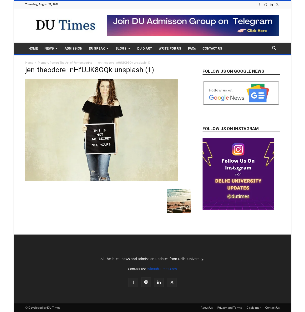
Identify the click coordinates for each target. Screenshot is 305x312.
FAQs (192, 48)
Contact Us (272, 308)
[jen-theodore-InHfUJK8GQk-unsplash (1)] (101, 179)
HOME (33, 48)
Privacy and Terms (229, 308)
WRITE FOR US (170, 48)
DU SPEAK (97, 48)
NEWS (49, 48)
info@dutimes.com (162, 268)
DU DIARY (144, 48)
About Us (207, 308)
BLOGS (121, 48)
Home (29, 63)
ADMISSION (73, 48)
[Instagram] (265, 4)
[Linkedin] (271, 4)
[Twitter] (277, 4)
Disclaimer (253, 308)
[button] (274, 48)
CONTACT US (212, 48)
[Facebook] (259, 4)
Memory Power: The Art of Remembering (65, 63)
